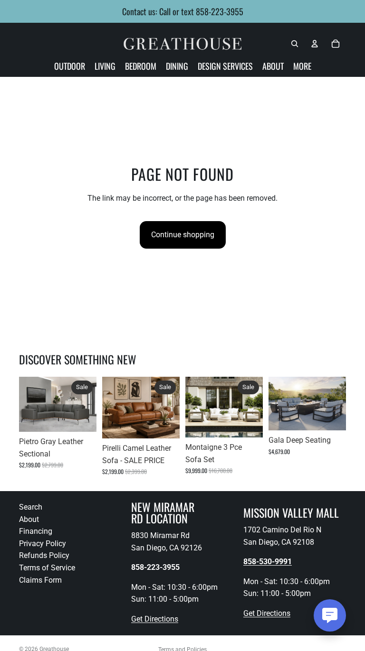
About (29, 519)
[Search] (294, 43)
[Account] (314, 43)
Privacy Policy (42, 543)
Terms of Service (47, 567)
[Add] (81, 417)
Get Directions (154, 618)
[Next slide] (86, 404)
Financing (35, 531)
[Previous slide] (29, 404)
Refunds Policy (44, 555)
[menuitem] (302, 66)
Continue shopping (182, 234)
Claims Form (40, 580)
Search (30, 507)
